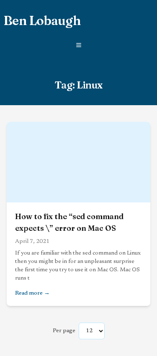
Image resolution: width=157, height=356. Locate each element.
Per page (64, 331)
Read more (78, 293)
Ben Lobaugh (41, 20)
